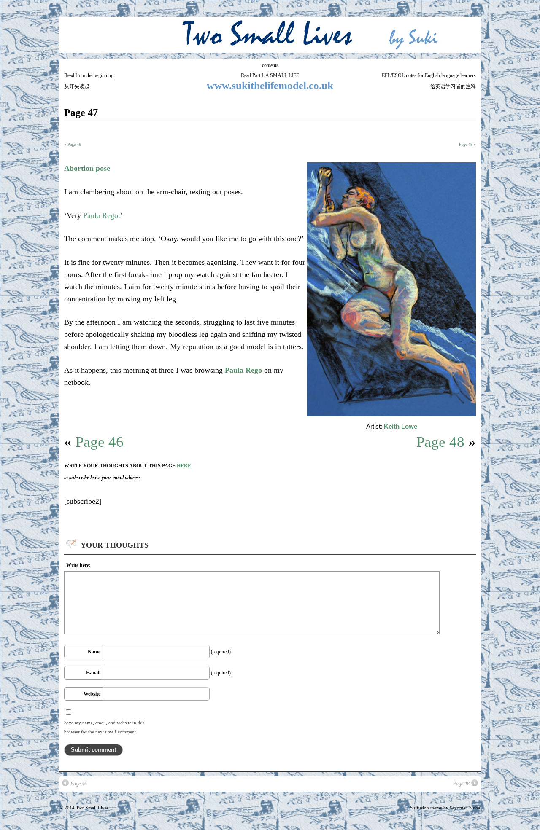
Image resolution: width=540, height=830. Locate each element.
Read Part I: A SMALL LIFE (270, 75)
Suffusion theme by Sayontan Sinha (445, 807)
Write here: (78, 565)
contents (270, 65)
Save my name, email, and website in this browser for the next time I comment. (104, 727)
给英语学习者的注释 (453, 86)
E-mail (93, 673)
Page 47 (81, 112)
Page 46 (74, 144)
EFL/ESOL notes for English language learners (429, 75)
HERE (184, 466)
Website (92, 694)
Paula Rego (100, 215)
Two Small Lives (92, 807)
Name (94, 652)
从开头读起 (76, 86)
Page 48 (465, 144)
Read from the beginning (88, 75)
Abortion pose (87, 168)
